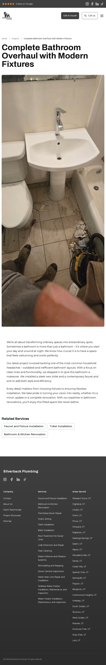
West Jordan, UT (80, 617)
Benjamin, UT (78, 589)
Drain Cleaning (45, 551)
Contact (7, 498)
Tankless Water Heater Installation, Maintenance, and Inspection (52, 589)
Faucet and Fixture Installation (23, 426)
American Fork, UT (81, 629)
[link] (48, 38)
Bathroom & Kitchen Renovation (25, 434)
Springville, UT (79, 578)
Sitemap (7, 521)
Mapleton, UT (78, 532)
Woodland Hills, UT (81, 555)
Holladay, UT (78, 600)
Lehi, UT (76, 640)
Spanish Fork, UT (80, 572)
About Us (7, 504)
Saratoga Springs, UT (82, 538)
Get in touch (70, 15)
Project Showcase (12, 515)
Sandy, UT (77, 561)
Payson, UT (77, 583)
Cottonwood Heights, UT (84, 595)
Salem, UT (77, 544)
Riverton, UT (78, 612)
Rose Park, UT (79, 635)
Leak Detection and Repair (51, 545)
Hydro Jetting (44, 519)
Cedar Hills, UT (79, 566)
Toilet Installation (61, 426)
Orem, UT (77, 515)
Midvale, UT (78, 623)
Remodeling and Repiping (50, 565)
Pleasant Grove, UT (81, 498)
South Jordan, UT (80, 606)
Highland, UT (78, 504)
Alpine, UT (77, 549)
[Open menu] (102, 16)
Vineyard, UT (78, 527)
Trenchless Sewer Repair (50, 513)
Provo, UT (77, 521)
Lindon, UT (77, 510)
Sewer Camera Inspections (51, 571)
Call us (91, 15)
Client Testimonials (12, 510)
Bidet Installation (46, 530)
